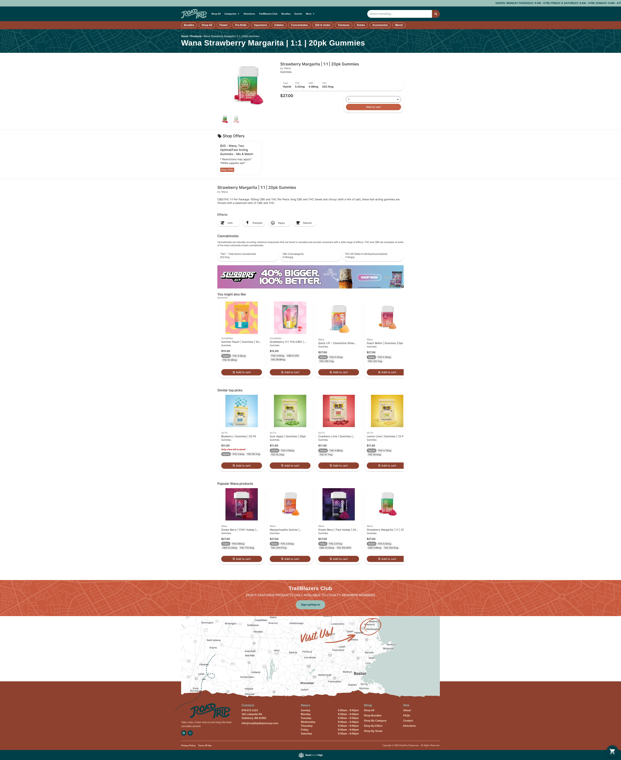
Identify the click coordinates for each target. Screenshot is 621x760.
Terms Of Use (205, 745)
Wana (321, 339)
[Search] (436, 14)
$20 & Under (322, 25)
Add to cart (373, 107)
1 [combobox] (348, 99)
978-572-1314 (250, 710)
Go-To (224, 432)
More (308, 13)
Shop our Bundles (507, 3)
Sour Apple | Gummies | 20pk (288, 436)
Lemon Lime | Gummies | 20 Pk (386, 436)
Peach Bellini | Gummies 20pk (385, 343)
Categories (230, 13)
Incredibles (227, 338)
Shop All (216, 13)
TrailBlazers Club (268, 13)
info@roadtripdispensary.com (260, 723)
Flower (223, 25)
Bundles (286, 13)
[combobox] (399, 14)
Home (184, 36)
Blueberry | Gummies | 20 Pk (238, 436)
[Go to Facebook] (183, 733)
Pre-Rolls (240, 25)
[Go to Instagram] (190, 733)
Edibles (279, 25)
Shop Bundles (372, 715)
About (407, 710)
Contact (408, 720)
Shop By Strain (373, 731)
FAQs (406, 715)
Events (298, 13)
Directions (249, 13)
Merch (399, 25)
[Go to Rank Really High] (310, 755)
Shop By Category (375, 720)
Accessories (380, 25)
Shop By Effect (373, 725)
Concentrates (299, 25)
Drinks (361, 25)
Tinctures (343, 25)
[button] (242, 340)
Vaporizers (260, 25)
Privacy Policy (188, 745)
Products (196, 36)
